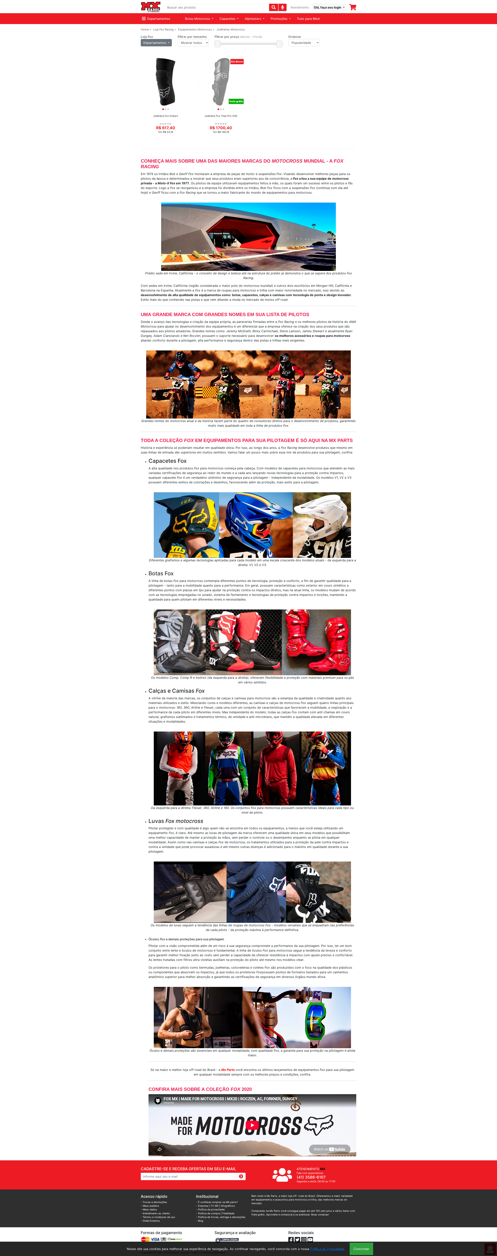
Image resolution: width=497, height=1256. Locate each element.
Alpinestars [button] (253, 19)
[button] (329, 7)
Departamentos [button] (155, 43)
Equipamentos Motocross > (196, 29)
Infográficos (228, 1205)
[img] (282, 7)
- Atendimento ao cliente (155, 1213)
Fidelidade (228, 1213)
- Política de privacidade (210, 1209)
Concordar (361, 1249)
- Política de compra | (209, 1213)
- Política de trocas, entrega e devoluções (220, 1217)
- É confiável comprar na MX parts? (217, 1202)
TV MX (214, 1205)
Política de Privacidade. (327, 1249)
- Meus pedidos (150, 1205)
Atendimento (299, 7)
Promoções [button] (279, 19)
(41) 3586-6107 (311, 1177)
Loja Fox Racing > (164, 29)
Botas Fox (161, 573)
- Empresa (202, 1205)
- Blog (199, 1220)
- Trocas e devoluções (154, 1202)
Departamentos (158, 19)
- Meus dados (149, 1209)
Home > (146, 29)
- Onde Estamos (150, 1220)
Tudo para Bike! (308, 19)
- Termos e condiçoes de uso (158, 1217)
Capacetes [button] (228, 19)
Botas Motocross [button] (198, 19)
